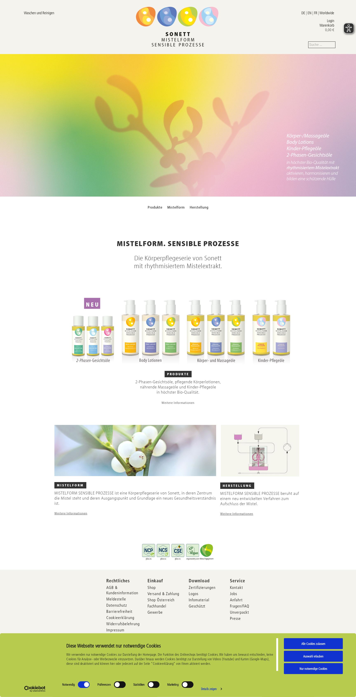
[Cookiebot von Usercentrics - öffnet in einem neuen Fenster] (35, 689)
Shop (152, 587)
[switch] (120, 684)
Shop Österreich (161, 599)
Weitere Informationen (178, 403)
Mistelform (176, 207)
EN (310, 13)
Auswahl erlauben (313, 656)
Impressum (115, 629)
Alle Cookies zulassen (313, 644)
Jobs (233, 593)
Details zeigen (209, 689)
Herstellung (199, 207)
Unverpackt (239, 612)
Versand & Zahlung (163, 593)
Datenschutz (116, 605)
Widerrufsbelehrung (123, 623)
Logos (193, 593)
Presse (235, 618)
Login (330, 21)
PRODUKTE (178, 374)
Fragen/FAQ (239, 606)
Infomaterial (199, 599)
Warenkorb (327, 25)
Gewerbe (155, 612)
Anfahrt (236, 599)
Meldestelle (116, 599)
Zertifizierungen (202, 587)
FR (315, 13)
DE (303, 13)
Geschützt (197, 606)
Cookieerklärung (120, 617)
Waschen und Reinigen (39, 13)
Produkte (155, 207)
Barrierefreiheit (119, 611)
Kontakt (236, 587)
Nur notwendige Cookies (313, 669)
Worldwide (327, 13)
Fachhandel (157, 606)
